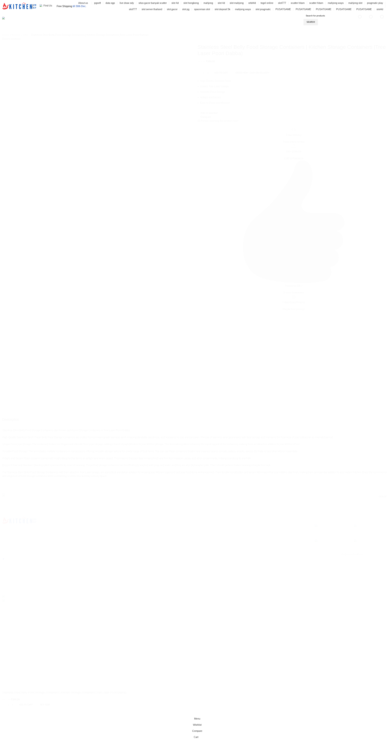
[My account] (388, 6)
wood (8, 403)
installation (11, 414)
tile (6, 398)
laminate (9, 409)
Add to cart (221, 73)
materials (10, 420)
